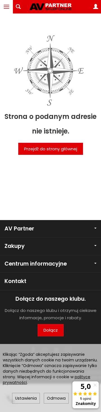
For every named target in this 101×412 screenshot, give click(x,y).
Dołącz (50, 330)
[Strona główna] (50, 6)
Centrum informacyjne (35, 264)
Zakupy (14, 246)
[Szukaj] (18, 6)
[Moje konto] (95, 6)
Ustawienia (26, 398)
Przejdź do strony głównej (50, 149)
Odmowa (56, 398)
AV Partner (19, 228)
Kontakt (15, 281)
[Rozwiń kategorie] (6, 6)
